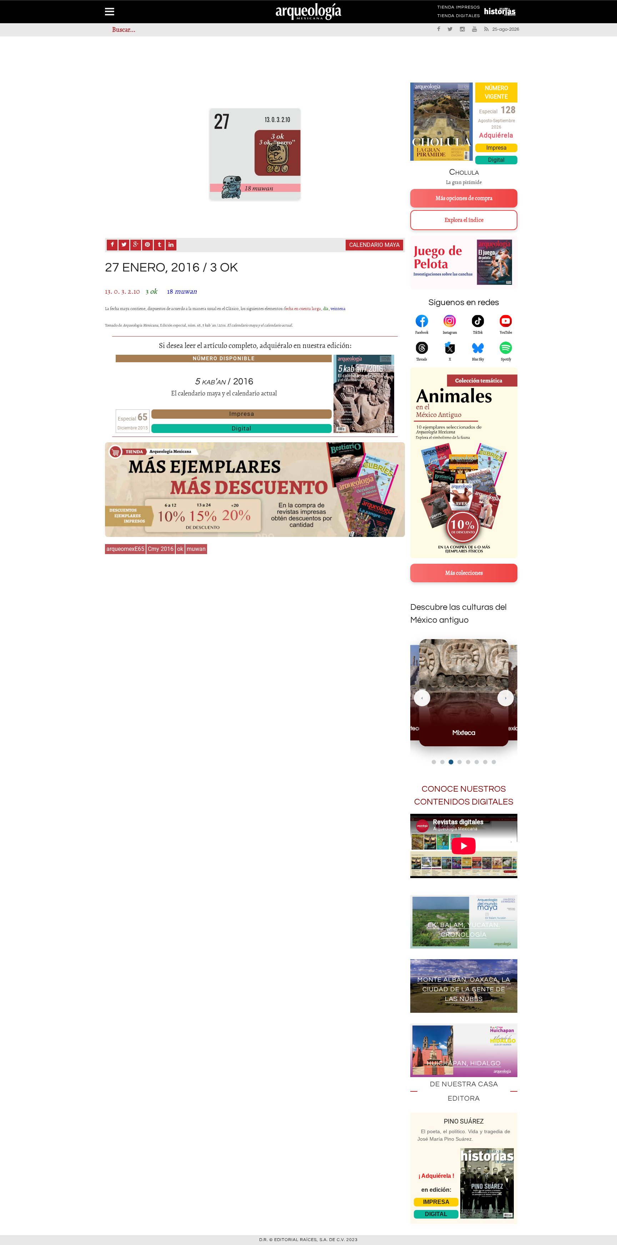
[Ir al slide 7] (485, 762)
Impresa (241, 413)
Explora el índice (464, 220)
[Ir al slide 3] (450, 762)
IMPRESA (436, 1202)
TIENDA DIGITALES (458, 17)
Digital (241, 428)
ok (180, 549)
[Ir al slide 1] (434, 762)
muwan (196, 549)
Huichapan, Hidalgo (464, 1063)
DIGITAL (436, 1214)
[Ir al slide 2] (442, 762)
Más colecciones (464, 573)
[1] (255, 155)
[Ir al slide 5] (468, 762)
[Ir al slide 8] (494, 762)
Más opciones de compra (464, 198)
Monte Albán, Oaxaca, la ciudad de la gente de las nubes (463, 989)
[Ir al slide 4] (459, 762)
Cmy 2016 (161, 549)
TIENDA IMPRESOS (458, 9)
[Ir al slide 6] (477, 762)
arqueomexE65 (125, 549)
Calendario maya (374, 244)
